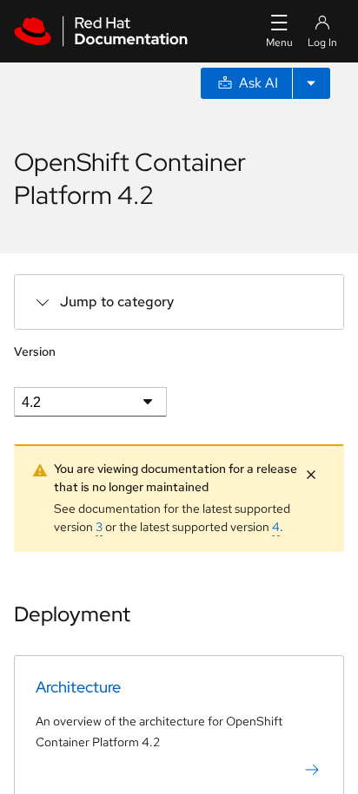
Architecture (78, 687)
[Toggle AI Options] (311, 83)
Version (35, 351)
